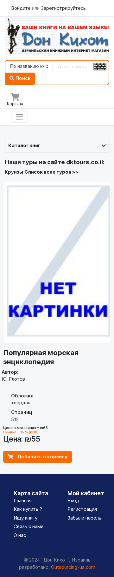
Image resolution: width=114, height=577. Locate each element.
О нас (20, 535)
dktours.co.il (84, 162)
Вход (73, 500)
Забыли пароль (84, 518)
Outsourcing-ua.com (73, 567)
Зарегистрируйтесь (63, 8)
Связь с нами (28, 526)
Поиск (22, 78)
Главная (23, 500)
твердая (20, 403)
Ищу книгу (25, 518)
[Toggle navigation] (19, 117)
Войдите (21, 8)
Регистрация (82, 509)
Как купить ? (28, 509)
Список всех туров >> (51, 172)
